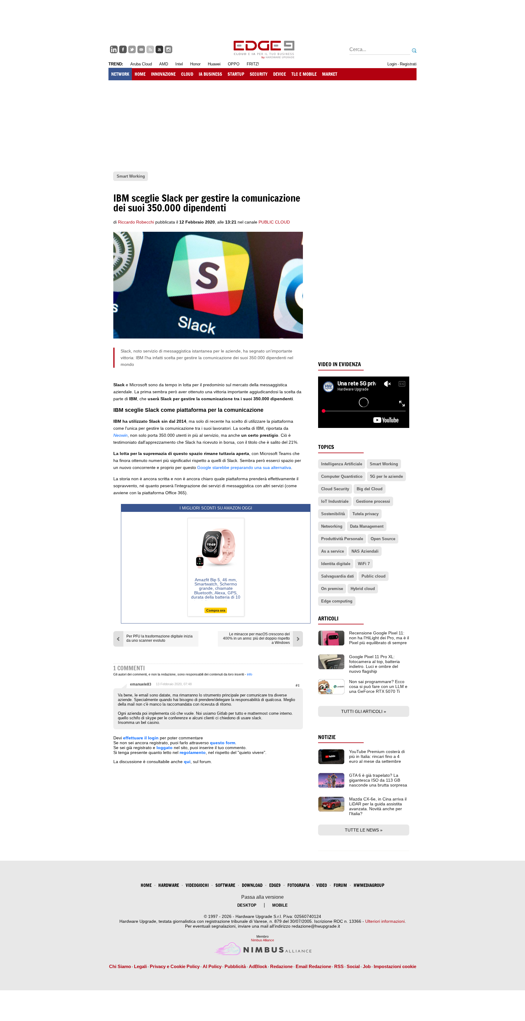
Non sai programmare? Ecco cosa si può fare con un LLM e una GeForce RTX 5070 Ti (378, 686)
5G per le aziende (386, 476)
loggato (164, 747)
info (249, 674)
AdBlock (258, 966)
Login (392, 64)
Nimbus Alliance (262, 940)
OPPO (233, 64)
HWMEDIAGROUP (369, 885)
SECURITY (259, 74)
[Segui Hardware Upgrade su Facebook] (123, 49)
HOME (140, 74)
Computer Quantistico (341, 476)
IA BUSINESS (210, 74)
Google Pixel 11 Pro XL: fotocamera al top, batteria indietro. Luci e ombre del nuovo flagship (374, 664)
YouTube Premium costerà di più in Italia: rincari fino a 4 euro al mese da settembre (377, 756)
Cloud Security (335, 489)
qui (187, 761)
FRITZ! (253, 64)
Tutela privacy (365, 514)
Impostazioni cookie (395, 966)
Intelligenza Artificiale (341, 464)
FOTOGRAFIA (298, 885)
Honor (195, 64)
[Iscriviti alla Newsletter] (141, 49)
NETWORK (120, 74)
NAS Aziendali (365, 551)
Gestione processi (373, 501)
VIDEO (321, 885)
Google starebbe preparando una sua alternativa (244, 467)
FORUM (340, 885)
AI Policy (212, 966)
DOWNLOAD (252, 885)
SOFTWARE (225, 885)
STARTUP (236, 74)
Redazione (281, 966)
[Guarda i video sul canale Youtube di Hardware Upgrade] (159, 49)
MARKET (329, 74)
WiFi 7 (364, 563)
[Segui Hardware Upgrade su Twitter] (132, 49)
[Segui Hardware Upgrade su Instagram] (168, 49)
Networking (331, 526)
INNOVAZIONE (163, 74)
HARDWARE (168, 885)
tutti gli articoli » (363, 711)
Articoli (328, 618)
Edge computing (336, 601)
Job (367, 966)
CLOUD (187, 74)
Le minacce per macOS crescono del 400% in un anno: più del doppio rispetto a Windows (256, 638)
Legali (140, 966)
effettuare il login (141, 737)
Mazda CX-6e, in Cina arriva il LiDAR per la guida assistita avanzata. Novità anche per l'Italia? (378, 806)
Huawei (214, 64)
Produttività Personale (342, 539)
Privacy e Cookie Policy (175, 966)
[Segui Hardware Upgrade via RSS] (150, 49)
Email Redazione (313, 966)
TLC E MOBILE (304, 74)
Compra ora (215, 610)
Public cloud (374, 576)
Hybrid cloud (363, 588)
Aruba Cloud (141, 64)
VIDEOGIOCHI (197, 885)
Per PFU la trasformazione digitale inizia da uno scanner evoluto (159, 638)
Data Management (366, 526)
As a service (332, 551)
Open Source (383, 539)
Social (353, 966)
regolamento (193, 752)
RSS (339, 966)
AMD (163, 64)
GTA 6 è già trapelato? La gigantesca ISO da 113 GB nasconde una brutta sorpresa (378, 780)
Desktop (246, 905)
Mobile (280, 905)
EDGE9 (275, 885)
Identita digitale (335, 563)
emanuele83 (140, 684)
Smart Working (384, 464)
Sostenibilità (333, 514)
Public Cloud (274, 222)
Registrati (408, 64)
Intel (179, 64)
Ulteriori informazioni (385, 921)
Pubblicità (235, 966)
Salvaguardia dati (337, 576)
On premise (332, 588)
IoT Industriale (334, 501)
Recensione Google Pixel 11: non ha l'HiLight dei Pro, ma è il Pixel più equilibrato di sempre (379, 637)
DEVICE (279, 74)
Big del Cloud (370, 489)
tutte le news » (364, 830)
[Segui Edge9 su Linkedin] (114, 49)
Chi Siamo (120, 966)
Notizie (327, 737)
